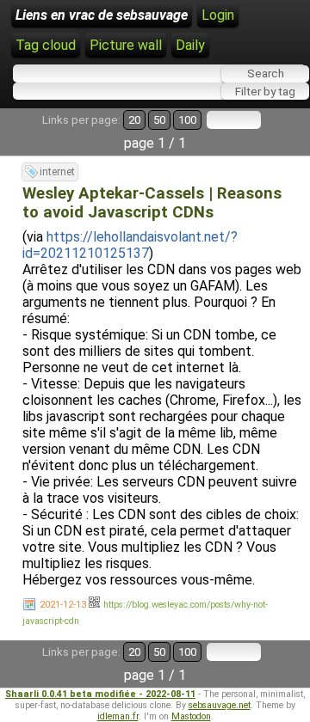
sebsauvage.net (220, 705)
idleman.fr (118, 716)
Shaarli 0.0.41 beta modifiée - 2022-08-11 (100, 694)
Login (218, 15)
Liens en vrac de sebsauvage (102, 15)
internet (57, 172)
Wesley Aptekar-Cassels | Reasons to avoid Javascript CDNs (152, 203)
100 (187, 119)
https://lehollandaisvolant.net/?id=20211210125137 (130, 245)
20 (134, 119)
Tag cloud (46, 45)
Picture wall (126, 45)
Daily (190, 45)
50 (159, 119)
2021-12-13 (63, 604)
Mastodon (191, 716)
